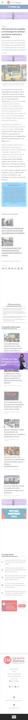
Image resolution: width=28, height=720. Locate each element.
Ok (14, 717)
